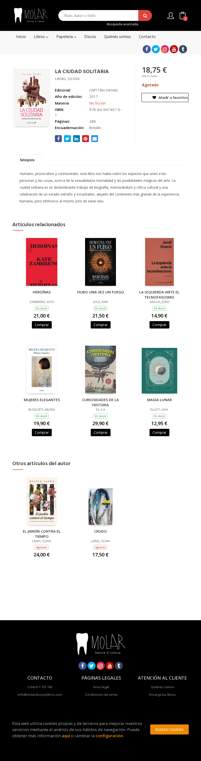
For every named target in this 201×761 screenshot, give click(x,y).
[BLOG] (183, 49)
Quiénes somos (162, 687)
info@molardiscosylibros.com (40, 694)
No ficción (97, 103)
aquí (66, 735)
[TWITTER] (156, 49)
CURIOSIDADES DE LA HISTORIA (100, 402)
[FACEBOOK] (147, 49)
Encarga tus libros (162, 694)
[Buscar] (145, 15)
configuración (109, 735)
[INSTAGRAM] (165, 49)
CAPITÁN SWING (103, 90)
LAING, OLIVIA (67, 78)
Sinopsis (27, 159)
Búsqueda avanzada (122, 24)
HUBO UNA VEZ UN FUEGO (100, 291)
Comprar (42, 324)
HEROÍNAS (42, 291)
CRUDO (100, 531)
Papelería (65, 37)
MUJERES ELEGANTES (42, 399)
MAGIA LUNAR (159, 399)
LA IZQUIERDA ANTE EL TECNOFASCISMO (159, 294)
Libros (40, 37)
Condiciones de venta (101, 694)
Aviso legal (101, 687)
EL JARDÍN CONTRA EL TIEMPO (42, 533)
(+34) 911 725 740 (40, 687)
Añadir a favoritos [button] (172, 97)
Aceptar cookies (169, 729)
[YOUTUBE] (174, 49)
